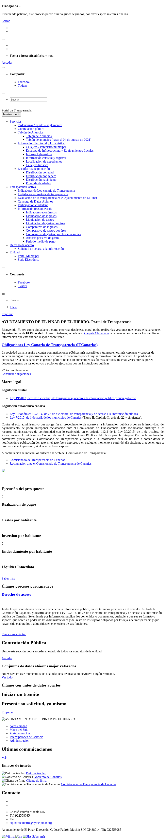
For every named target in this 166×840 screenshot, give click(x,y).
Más (4, 757)
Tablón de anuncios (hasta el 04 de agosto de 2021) (58, 139)
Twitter (22, 85)
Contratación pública (31, 128)
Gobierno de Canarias (48, 777)
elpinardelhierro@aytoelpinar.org (31, 822)
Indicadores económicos (41, 212)
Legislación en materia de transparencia (43, 194)
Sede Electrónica (28, 259)
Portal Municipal (28, 256)
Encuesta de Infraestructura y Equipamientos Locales (60, 150)
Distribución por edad (40, 172)
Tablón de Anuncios (31, 132)
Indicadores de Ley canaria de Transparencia (46, 190)
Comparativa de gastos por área (46, 230)
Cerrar (6, 21)
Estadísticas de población (34, 168)
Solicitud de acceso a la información (41, 248)
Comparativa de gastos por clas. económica (53, 234)
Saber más (8, 578)
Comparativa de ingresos (41, 227)
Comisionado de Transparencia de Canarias (37, 460)
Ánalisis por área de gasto (42, 237)
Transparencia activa (23, 187)
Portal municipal (20, 733)
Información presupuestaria (35, 208)
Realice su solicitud (14, 634)
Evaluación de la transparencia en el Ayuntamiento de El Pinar (57, 198)
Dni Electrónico (36, 773)
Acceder (7, 62)
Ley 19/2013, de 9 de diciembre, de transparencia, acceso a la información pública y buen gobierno (73, 398)
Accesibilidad (18, 726)
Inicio (13, 307)
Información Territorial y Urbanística (41, 143)
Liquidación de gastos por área (45, 223)
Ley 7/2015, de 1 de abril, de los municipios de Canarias (46, 417)
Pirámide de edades (38, 183)
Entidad (15, 252)
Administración (19, 740)
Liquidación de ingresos (41, 216)
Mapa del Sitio (19, 729)
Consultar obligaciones (16, 374)
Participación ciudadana (33, 205)
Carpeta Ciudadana (96, 333)
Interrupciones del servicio (26, 737)
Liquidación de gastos (40, 219)
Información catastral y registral (46, 158)
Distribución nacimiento (41, 179)
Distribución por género (41, 176)
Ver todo (7, 677)
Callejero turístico (37, 165)
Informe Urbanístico (39, 154)
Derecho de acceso (22, 245)
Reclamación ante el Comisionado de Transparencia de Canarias (51, 463)
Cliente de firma (36, 780)
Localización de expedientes (44, 161)
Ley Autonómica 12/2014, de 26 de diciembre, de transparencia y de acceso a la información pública (74, 414)
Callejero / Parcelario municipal (46, 147)
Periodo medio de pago (40, 241)
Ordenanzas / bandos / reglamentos (40, 125)
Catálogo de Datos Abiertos (35, 201)
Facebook (24, 82)
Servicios (15, 121)
